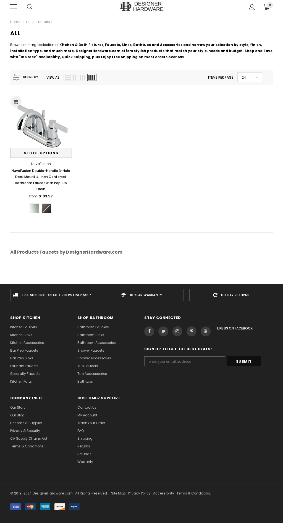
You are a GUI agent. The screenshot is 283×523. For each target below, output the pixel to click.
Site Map (118, 493)
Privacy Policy (139, 493)
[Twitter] (163, 331)
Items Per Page (220, 77)
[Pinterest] (191, 331)
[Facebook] (149, 331)
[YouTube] (206, 331)
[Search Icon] (29, 7)
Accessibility (163, 493)
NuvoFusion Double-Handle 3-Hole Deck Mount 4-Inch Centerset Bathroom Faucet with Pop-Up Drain (41, 179)
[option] (52, 295)
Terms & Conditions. (194, 493)
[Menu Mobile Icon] (13, 7)
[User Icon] (252, 7)
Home (15, 21)
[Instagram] (177, 331)
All (27, 22)
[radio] (34, 208)
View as (52, 77)
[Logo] (141, 7)
